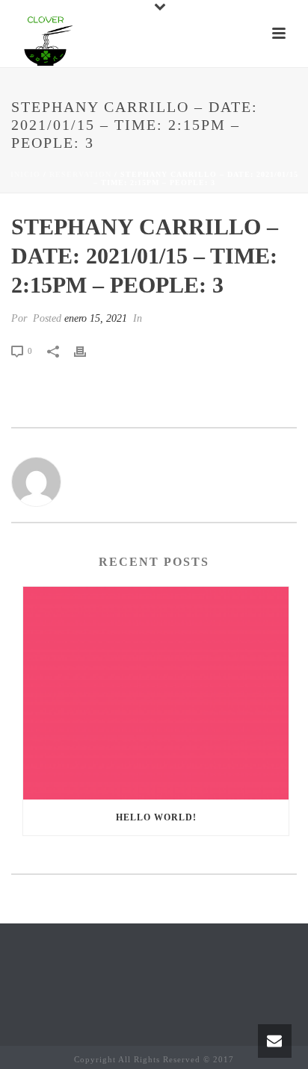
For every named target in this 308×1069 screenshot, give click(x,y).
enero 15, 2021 (95, 318)
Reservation (80, 174)
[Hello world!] (156, 693)
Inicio (25, 174)
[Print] (87, 350)
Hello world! (156, 817)
